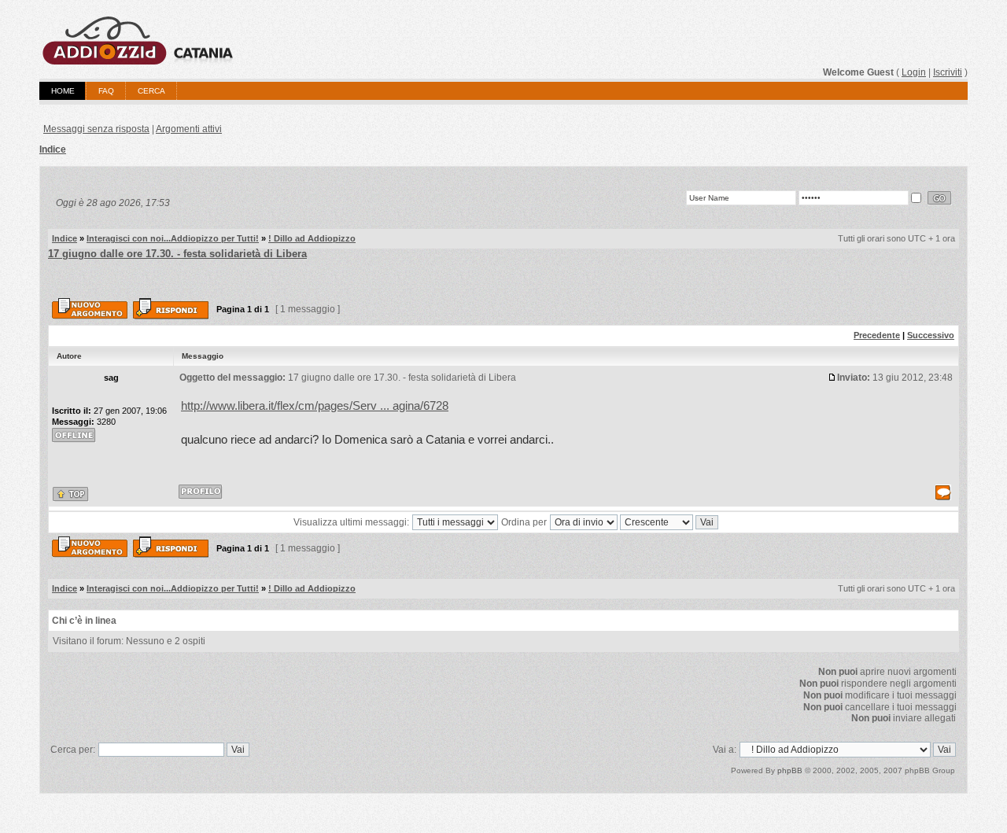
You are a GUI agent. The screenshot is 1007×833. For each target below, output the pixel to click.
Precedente (877, 335)
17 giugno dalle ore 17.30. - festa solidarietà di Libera (177, 254)
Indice (52, 149)
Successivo (930, 335)
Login (914, 72)
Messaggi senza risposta (96, 129)
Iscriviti (947, 72)
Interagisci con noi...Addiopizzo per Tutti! (173, 238)
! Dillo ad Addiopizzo (312, 238)
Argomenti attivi (189, 129)
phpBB (789, 770)
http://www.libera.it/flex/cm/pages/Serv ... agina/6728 (314, 405)
